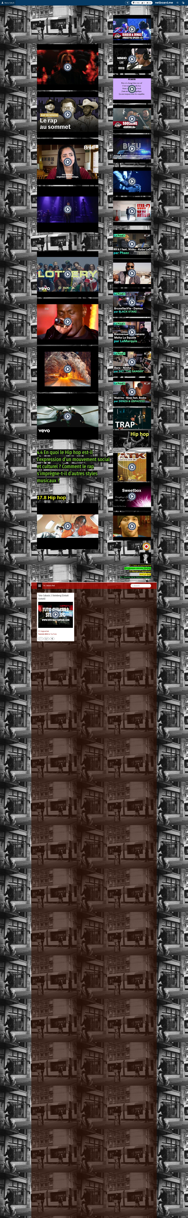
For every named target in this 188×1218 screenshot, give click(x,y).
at (47, 634)
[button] (183, 2)
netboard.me (164, 2)
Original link (45, 631)
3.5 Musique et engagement (140, 571)
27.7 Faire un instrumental (140, 565)
